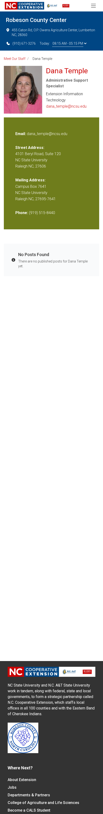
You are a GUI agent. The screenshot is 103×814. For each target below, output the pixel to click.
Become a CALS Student (29, 810)
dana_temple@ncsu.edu (66, 106)
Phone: (21, 212)
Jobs (12, 787)
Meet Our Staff (14, 59)
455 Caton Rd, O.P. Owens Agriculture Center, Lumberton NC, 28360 (53, 32)
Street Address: (29, 147)
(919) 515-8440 (42, 212)
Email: (21, 133)
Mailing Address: (30, 180)
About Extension (22, 779)
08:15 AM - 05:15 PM (67, 43)
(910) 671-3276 (24, 43)
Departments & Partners (29, 795)
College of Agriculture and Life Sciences (43, 802)
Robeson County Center (36, 20)
